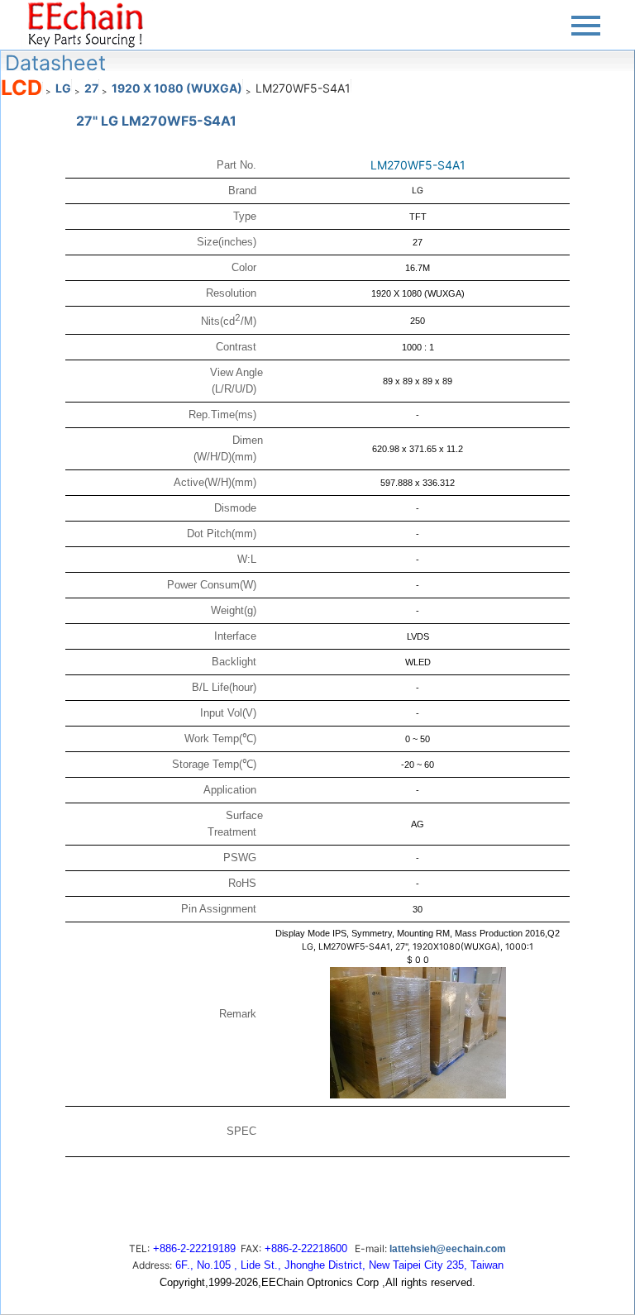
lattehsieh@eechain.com (447, 1249)
